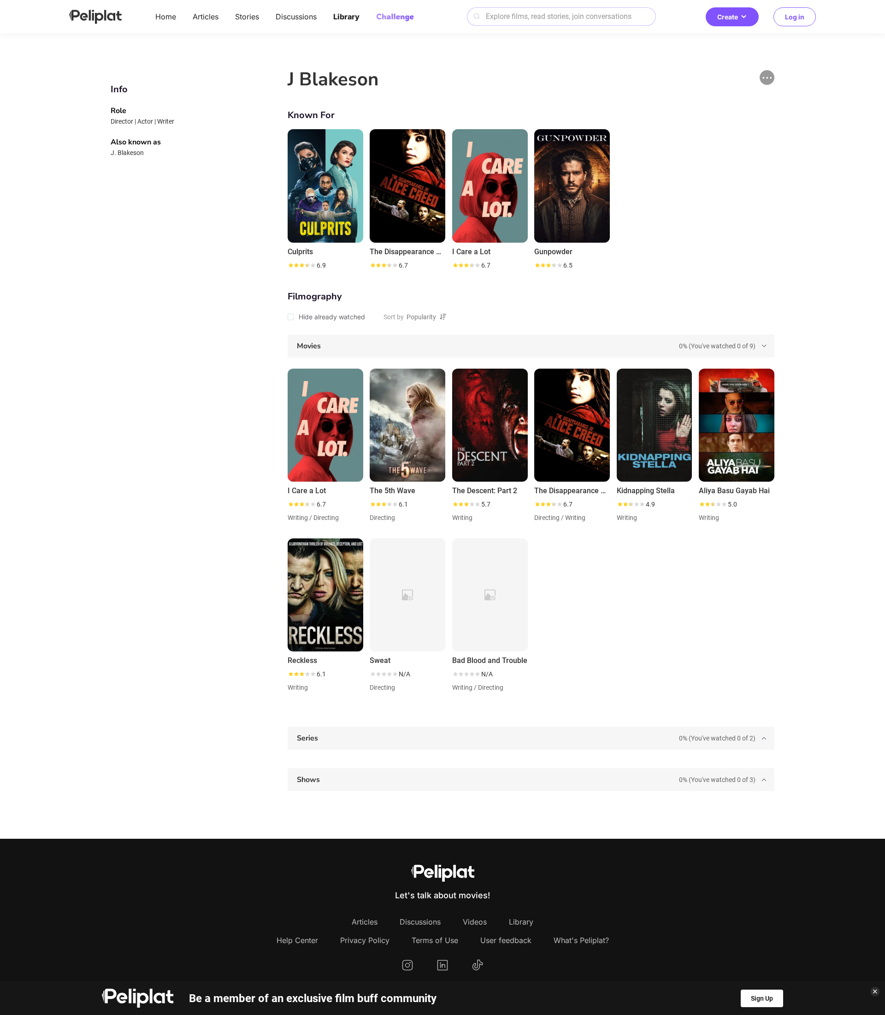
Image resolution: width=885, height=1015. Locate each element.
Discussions (296, 16)
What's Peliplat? (581, 940)
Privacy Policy (364, 940)
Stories (247, 16)
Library (346, 16)
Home (165, 16)
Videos (475, 921)
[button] (767, 77)
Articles (205, 16)
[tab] (531, 346)
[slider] (301, 265)
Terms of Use (435, 940)
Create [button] (727, 17)
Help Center (297, 940)
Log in (794, 17)
